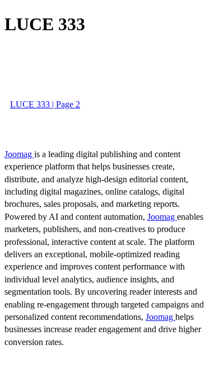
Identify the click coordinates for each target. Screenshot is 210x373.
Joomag (19, 154)
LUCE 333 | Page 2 (45, 104)
